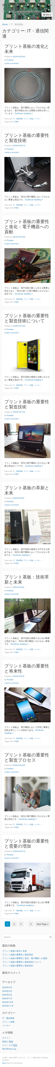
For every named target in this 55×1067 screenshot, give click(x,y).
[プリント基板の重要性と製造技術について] (27, 354)
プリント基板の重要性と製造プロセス (26, 757)
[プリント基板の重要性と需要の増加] (27, 879)
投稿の (7, 1041)
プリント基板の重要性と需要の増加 (26, 843)
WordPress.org (9, 1048)
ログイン (6, 1037)
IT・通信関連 (18, 118)
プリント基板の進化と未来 (26, 48)
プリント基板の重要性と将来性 (26, 668)
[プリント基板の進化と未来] (27, 84)
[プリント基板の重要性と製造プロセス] (27, 793)
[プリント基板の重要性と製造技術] (27, 174)
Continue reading (23, 113)
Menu (48, 14)
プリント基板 (28, 118)
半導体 (16, 121)
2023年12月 (7, 1002)
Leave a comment (11, 63)
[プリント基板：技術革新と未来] (27, 615)
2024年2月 (7, 994)
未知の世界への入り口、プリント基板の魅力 (27, 6)
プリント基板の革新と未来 (26, 490)
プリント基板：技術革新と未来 (26, 579)
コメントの (9, 1045)
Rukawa (10, 60)
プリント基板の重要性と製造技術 (26, 137)
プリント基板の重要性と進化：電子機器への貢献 (26, 226)
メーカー (37, 118)
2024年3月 (7, 990)
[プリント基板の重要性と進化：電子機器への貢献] (27, 265)
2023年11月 (7, 1005)
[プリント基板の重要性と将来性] (27, 704)
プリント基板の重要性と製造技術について (26, 318)
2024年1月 (7, 998)
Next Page (41, 924)
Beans (4, 1063)
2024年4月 (7, 987)
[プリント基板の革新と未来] (27, 526)
